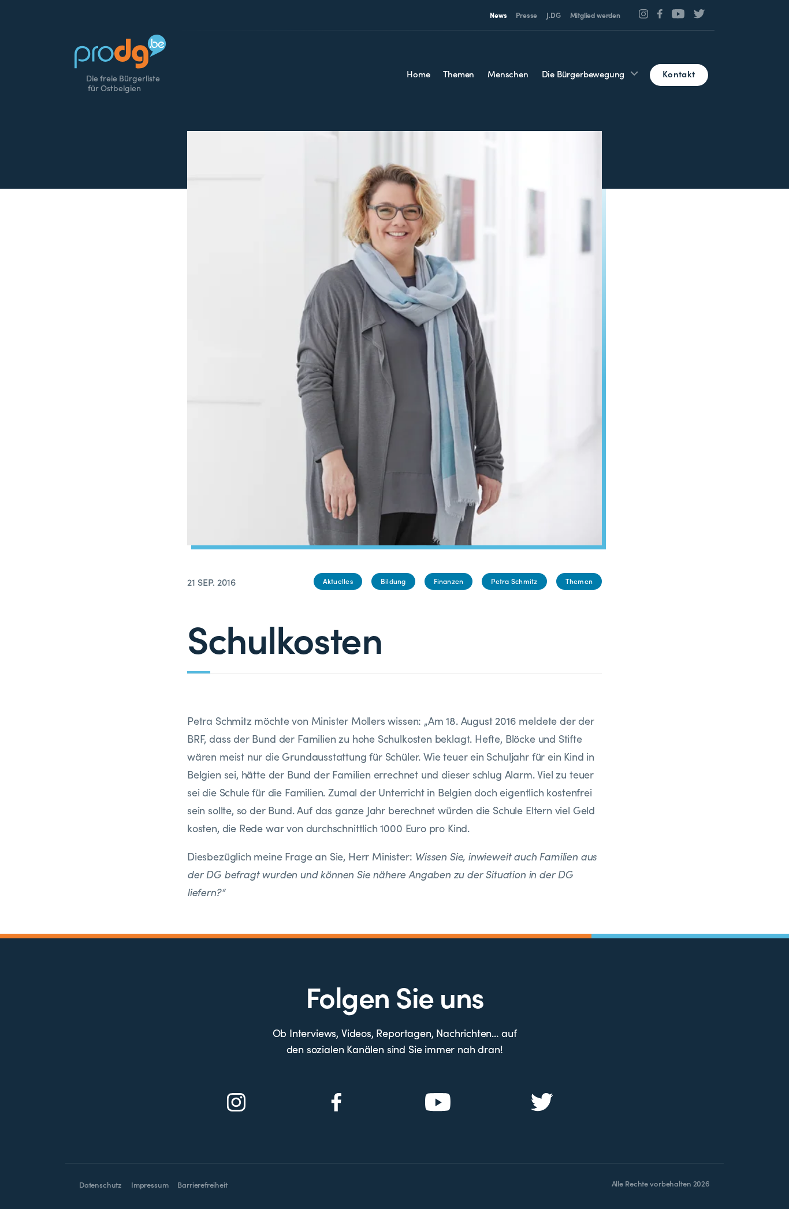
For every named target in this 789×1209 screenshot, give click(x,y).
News (498, 15)
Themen (458, 74)
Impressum (149, 1184)
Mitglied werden (595, 15)
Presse (526, 15)
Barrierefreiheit (202, 1184)
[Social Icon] (644, 13)
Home (418, 74)
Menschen (508, 74)
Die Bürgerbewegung (583, 74)
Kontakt (679, 74)
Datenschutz (100, 1184)
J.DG (553, 15)
